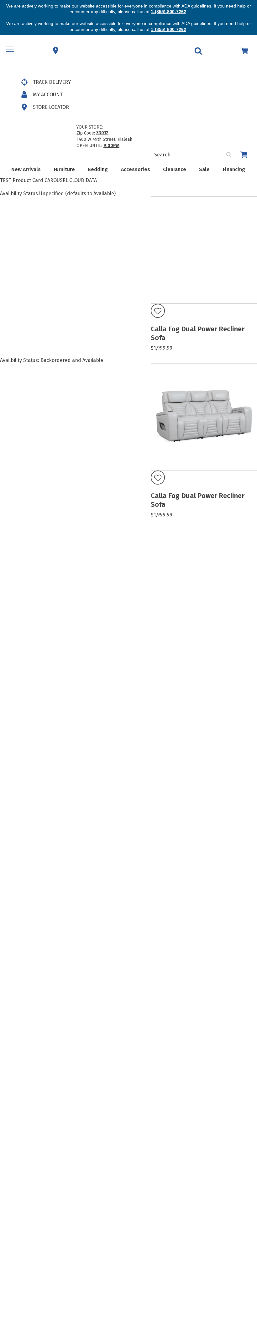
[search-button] (229, 154)
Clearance (174, 169)
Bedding (98, 169)
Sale (204, 169)
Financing (234, 169)
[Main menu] (11, 50)
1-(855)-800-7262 (168, 11)
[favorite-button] (158, 311)
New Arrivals (26, 169)
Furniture (64, 169)
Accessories (135, 169)
